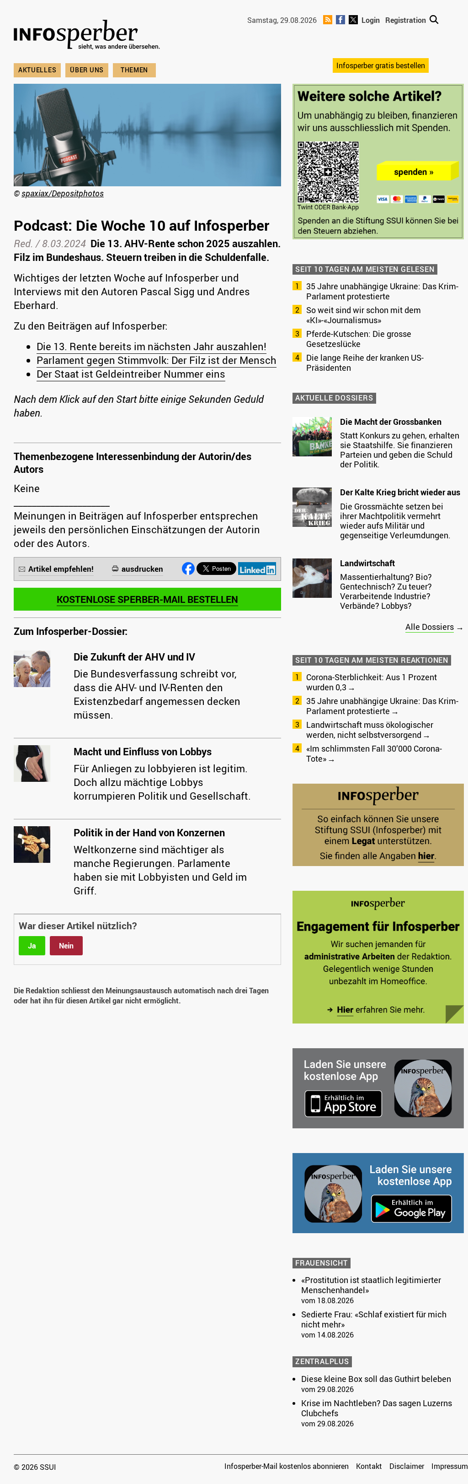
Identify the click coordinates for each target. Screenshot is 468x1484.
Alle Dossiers (429, 626)
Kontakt (369, 1466)
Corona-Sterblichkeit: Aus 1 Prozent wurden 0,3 (371, 682)
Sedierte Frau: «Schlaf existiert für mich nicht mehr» (374, 1319)
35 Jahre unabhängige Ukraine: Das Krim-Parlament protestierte (382, 291)
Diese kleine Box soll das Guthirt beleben (376, 1378)
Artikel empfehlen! (61, 568)
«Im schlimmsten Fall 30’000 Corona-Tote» (374, 753)
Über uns (87, 69)
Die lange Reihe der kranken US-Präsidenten (365, 362)
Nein (66, 946)
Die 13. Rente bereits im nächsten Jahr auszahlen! (151, 346)
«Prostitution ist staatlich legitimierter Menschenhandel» (371, 1284)
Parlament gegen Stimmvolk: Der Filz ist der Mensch (157, 360)
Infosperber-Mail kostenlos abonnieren (286, 1466)
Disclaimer (406, 1466)
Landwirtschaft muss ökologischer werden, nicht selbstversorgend (369, 729)
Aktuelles (37, 69)
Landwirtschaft (367, 563)
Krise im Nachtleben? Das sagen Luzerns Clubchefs (376, 1408)
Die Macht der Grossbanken (390, 421)
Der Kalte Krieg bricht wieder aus (400, 492)
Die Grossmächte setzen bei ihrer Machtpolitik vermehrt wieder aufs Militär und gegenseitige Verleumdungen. (395, 521)
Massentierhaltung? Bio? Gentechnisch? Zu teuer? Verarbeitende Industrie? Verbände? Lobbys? (386, 591)
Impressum (449, 1466)
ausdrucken (142, 568)
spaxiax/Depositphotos (62, 193)
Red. (23, 243)
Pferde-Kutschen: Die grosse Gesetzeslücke (358, 338)
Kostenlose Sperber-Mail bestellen (147, 599)
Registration (405, 20)
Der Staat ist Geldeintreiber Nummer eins (131, 373)
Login (371, 20)
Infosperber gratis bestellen (380, 65)
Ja (32, 946)
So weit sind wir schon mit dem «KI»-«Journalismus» (363, 314)
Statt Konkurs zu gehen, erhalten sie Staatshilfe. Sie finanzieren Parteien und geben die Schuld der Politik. (399, 450)
